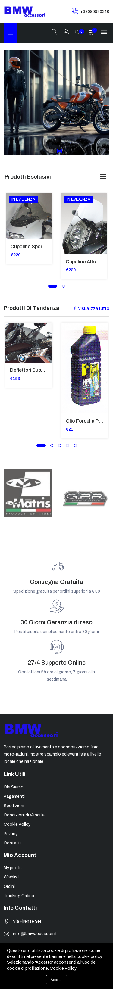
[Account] (66, 32)
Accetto (57, 979)
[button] (52, 286)
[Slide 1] (54, 151)
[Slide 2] (59, 151)
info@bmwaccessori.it (35, 933)
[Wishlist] (14, 234)
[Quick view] (14, 220)
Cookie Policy (63, 968)
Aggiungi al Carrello (14, 207)
